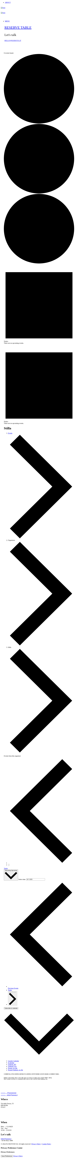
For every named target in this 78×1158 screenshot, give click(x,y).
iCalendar (11, 1063)
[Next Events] (9, 865)
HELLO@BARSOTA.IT (12, 40)
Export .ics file (12, 1068)
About (8, 2)
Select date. (22, 879)
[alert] (39, 304)
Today (6, 868)
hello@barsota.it (6, 1139)
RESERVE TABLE (17, 27)
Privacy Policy (36, 1144)
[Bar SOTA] (39, 12)
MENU (7, 21)
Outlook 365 (12, 1064)
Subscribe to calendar (11, 1008)
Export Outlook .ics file (15, 1070)
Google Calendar (13, 1061)
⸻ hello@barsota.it (9, 1095)
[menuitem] (41, 2)
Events (10, 433)
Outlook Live (12, 1066)
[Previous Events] (41, 863)
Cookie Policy (46, 1144)
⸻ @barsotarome (8, 1093)
